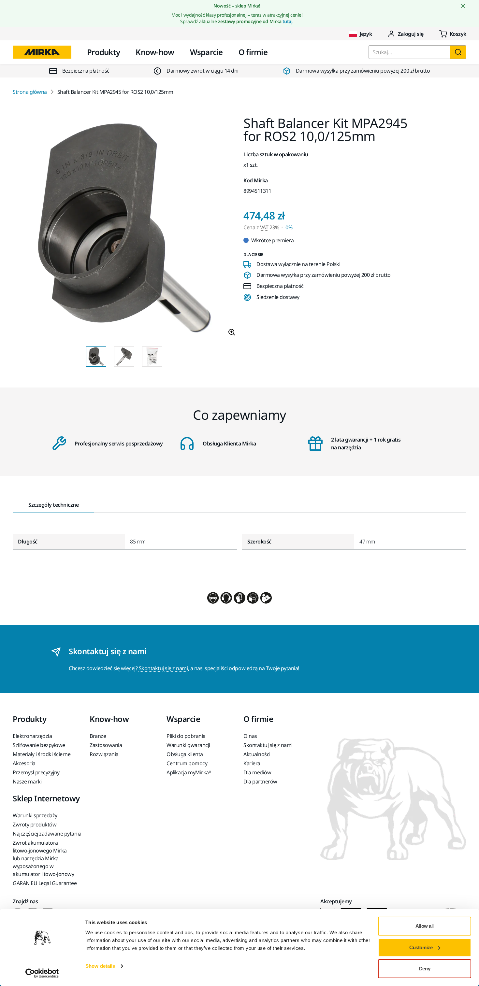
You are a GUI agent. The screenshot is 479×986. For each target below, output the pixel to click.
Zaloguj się (411, 33)
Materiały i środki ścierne (42, 754)
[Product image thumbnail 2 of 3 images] (124, 356)
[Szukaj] (458, 52)
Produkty (103, 52)
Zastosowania (106, 745)
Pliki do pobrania (186, 736)
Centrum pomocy (187, 763)
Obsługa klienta (185, 754)
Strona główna (30, 91)
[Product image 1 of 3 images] (124, 229)
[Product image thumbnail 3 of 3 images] (152, 356)
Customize (420, 947)
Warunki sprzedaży (35, 815)
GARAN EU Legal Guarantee (45, 883)
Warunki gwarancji (188, 745)
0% (288, 227)
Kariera (251, 763)
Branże (98, 736)
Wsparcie (206, 52)
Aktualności (256, 754)
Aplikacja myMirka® (189, 772)
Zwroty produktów (34, 824)
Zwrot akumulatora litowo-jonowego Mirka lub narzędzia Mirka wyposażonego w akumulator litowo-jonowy (43, 858)
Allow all (424, 926)
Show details (100, 966)
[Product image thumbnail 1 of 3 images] (96, 356)
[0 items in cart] (452, 34)
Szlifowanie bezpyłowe (39, 745)
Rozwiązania (104, 754)
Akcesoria (24, 763)
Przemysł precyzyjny (36, 772)
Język (366, 33)
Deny (424, 968)
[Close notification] (463, 6)
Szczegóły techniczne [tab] (53, 504)
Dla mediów (257, 772)
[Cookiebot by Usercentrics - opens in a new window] (42, 973)
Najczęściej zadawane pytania (47, 833)
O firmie (253, 52)
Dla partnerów (260, 781)
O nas (250, 736)
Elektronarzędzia (32, 736)
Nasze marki (27, 781)
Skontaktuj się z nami (163, 668)
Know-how (155, 52)
